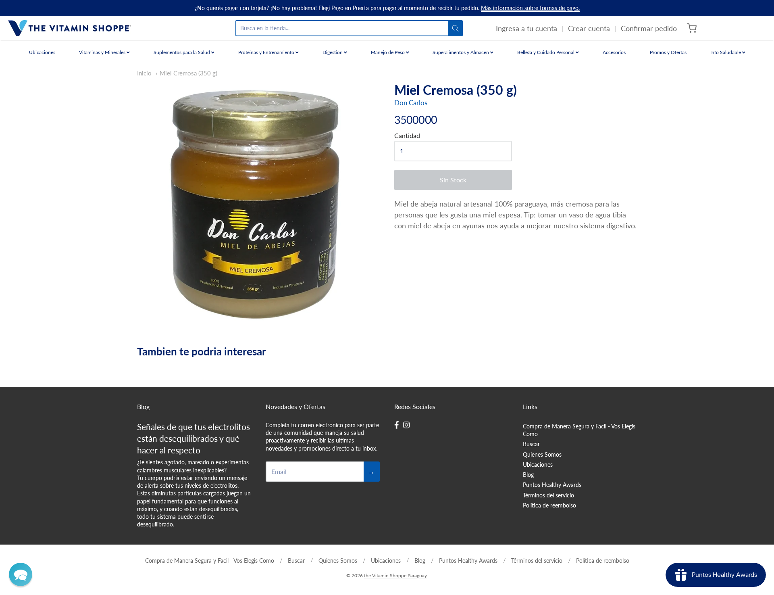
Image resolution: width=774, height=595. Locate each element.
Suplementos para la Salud (182, 52)
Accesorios (614, 52)
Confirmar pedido (649, 28)
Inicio (144, 73)
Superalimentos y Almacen (461, 52)
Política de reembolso (549, 505)
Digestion (333, 52)
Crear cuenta (589, 28)
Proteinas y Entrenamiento (266, 52)
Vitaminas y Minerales (103, 52)
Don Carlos (410, 102)
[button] (20, 574)
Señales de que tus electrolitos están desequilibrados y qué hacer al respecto (193, 438)
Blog (528, 474)
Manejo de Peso (388, 52)
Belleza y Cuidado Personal (546, 52)
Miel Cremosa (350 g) (188, 73)
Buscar (531, 444)
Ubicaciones (42, 52)
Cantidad (407, 135)
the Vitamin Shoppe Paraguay (395, 575)
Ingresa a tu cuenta (526, 28)
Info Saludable (726, 52)
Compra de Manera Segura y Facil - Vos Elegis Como (579, 430)
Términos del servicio (548, 495)
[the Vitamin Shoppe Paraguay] (69, 28)
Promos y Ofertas (668, 52)
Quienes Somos (542, 454)
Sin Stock (453, 180)
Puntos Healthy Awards (552, 484)
